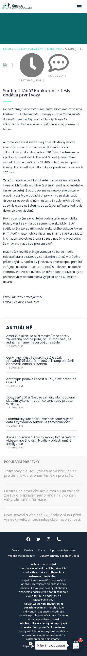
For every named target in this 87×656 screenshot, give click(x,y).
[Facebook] (28, 539)
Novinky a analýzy (28, 49)
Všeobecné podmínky (21, 556)
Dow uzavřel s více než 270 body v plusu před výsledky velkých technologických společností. (42, 517)
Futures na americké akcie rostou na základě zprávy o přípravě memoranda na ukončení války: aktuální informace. (42, 495)
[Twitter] (38, 539)
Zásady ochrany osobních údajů (59, 556)
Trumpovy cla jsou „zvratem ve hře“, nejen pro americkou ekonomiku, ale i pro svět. (40, 473)
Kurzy (41, 550)
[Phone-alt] (59, 539)
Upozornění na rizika (62, 550)
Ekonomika (54, 49)
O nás (15, 550)
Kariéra (28, 550)
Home (7, 49)
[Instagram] (49, 539)
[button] (79, 6)
